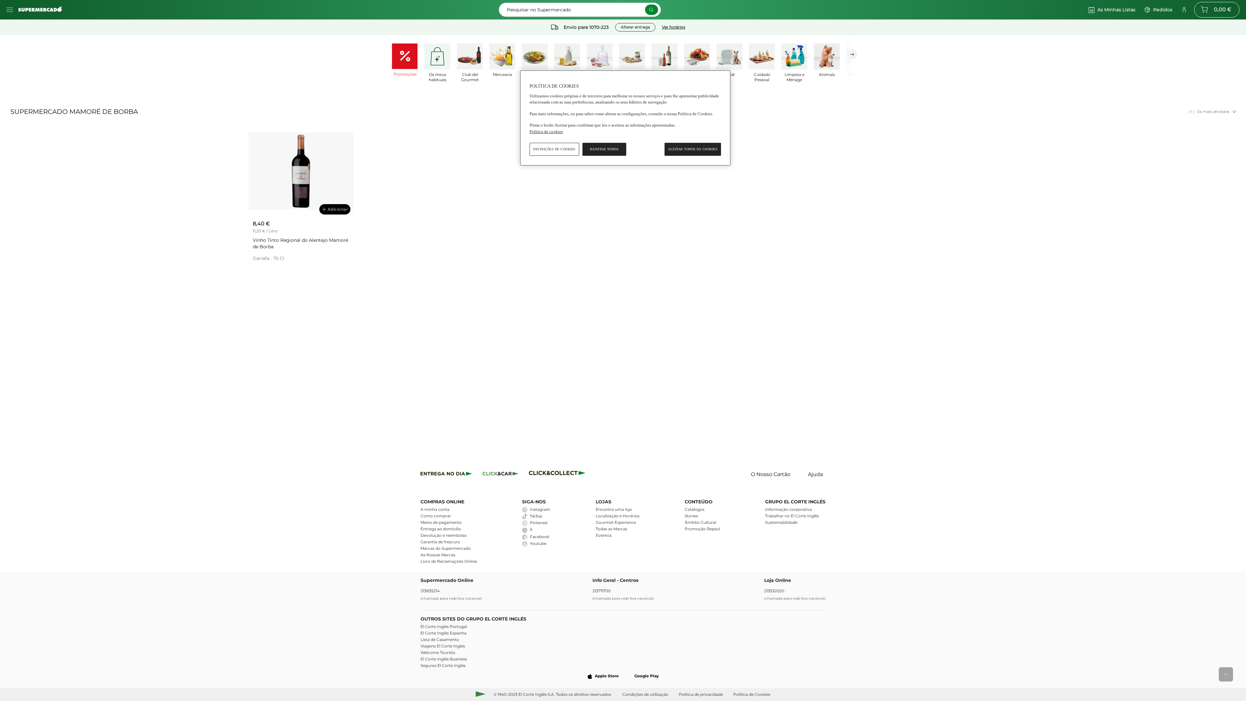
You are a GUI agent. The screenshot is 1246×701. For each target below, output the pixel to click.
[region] (625, 118)
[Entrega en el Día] (558, 475)
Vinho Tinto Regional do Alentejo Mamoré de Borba (300, 243)
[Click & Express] (446, 475)
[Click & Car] (501, 475)
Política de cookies (546, 131)
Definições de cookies (554, 149)
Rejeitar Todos (604, 149)
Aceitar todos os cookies (692, 149)
